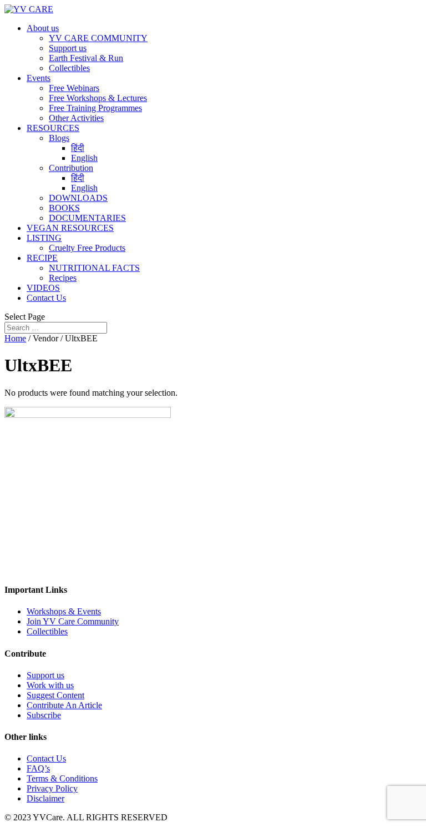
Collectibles (69, 68)
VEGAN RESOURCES (70, 228)
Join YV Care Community (73, 621)
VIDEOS (43, 288)
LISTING (44, 238)
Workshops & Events (64, 611)
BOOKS (64, 208)
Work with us (50, 685)
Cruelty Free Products (87, 248)
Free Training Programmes (95, 108)
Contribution (71, 168)
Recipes (63, 278)
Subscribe (44, 715)
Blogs (59, 138)
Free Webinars (74, 88)
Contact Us (46, 297)
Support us (68, 48)
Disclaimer (45, 798)
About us (43, 28)
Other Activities (76, 118)
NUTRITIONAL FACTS (94, 268)
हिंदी (77, 148)
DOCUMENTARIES (87, 218)
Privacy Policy (52, 788)
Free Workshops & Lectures (98, 98)
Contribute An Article (64, 705)
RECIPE (42, 258)
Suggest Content (55, 695)
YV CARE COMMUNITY (98, 38)
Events (38, 78)
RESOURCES (53, 128)
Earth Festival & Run (86, 58)
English (84, 158)
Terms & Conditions (62, 778)
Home (15, 338)
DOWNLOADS (78, 198)
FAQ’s (38, 768)
